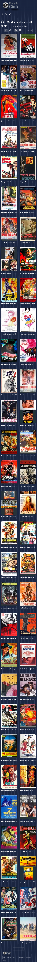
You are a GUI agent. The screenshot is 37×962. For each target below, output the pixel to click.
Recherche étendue (19, 26)
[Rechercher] (6, 14)
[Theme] (2, 14)
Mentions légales (9, 958)
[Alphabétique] (10, 30)
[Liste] (20, 30)
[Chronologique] (6, 30)
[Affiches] (16, 30)
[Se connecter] (10, 14)
